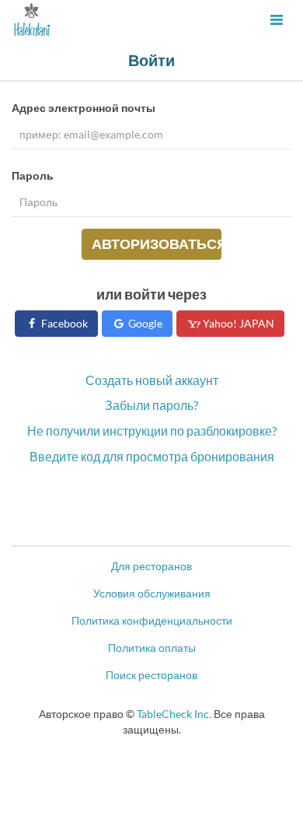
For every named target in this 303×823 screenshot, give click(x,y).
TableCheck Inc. (174, 713)
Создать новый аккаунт (151, 380)
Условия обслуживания (152, 593)
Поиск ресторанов (151, 674)
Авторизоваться (156, 243)
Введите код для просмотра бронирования (152, 456)
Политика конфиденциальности (151, 620)
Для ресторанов (151, 566)
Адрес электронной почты (83, 107)
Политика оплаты (152, 647)
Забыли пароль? (151, 404)
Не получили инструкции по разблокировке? (152, 430)
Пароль (33, 175)
